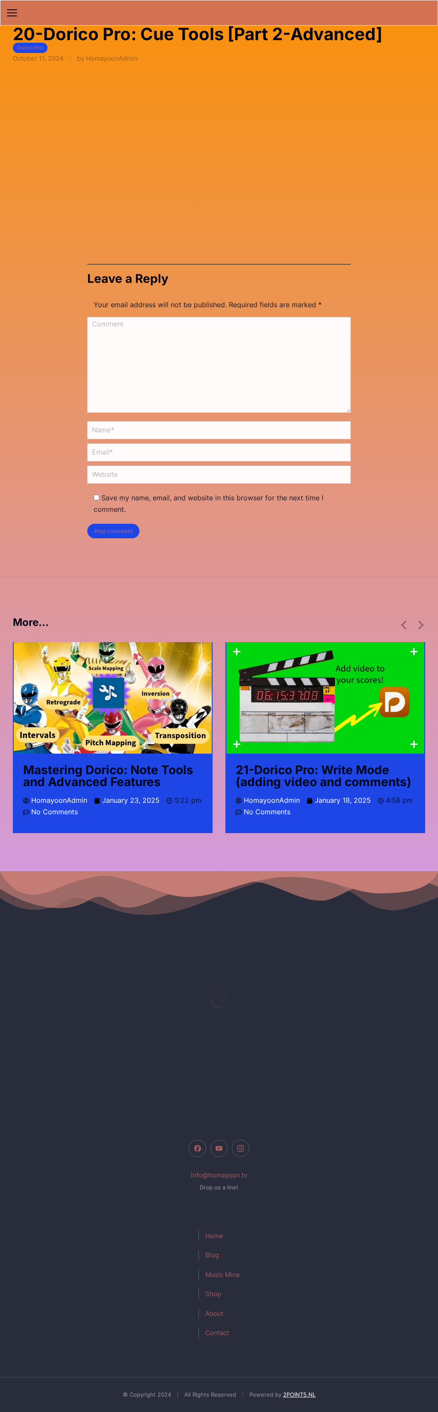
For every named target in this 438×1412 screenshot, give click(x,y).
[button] (403, 625)
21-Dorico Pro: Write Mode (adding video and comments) (323, 776)
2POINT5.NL (299, 1394)
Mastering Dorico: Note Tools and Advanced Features (108, 776)
